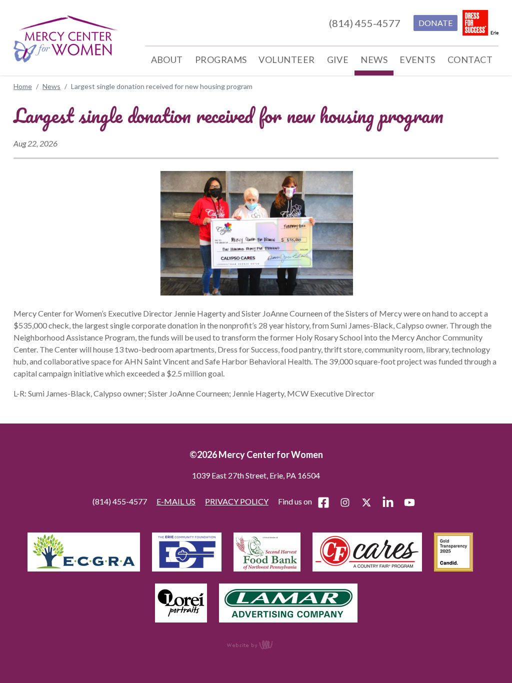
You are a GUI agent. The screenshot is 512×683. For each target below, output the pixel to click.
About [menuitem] (167, 59)
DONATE (435, 23)
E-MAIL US (176, 501)
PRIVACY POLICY (236, 501)
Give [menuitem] (338, 59)
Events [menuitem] (418, 59)
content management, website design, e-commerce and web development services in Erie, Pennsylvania (256, 644)
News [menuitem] (374, 59)
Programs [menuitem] (221, 59)
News (51, 86)
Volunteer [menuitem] (286, 59)
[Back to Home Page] (66, 39)
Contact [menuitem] (470, 59)
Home (23, 86)
